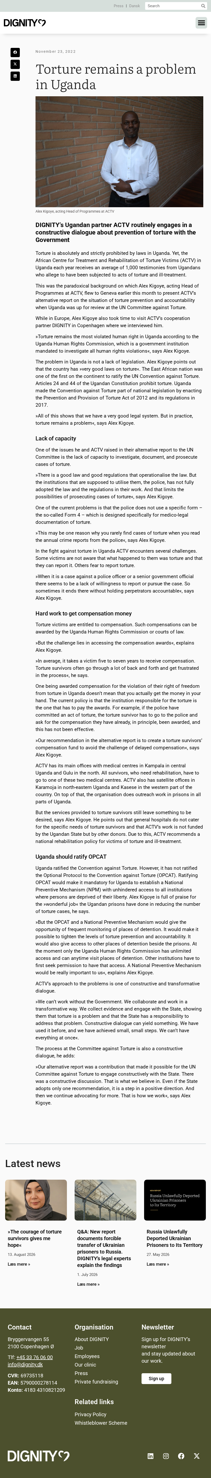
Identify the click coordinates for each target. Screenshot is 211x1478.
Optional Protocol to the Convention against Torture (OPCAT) (109, 875)
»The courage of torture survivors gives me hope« (35, 1238)
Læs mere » (19, 1264)
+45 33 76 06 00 (34, 1357)
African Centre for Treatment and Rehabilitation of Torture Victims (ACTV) (116, 260)
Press (119, 6)
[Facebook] (181, 1456)
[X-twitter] (196, 1456)
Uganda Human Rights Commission (75, 344)
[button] (201, 23)
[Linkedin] (150, 1456)
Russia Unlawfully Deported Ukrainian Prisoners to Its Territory (175, 1238)
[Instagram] (166, 1456)
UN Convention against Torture (165, 376)
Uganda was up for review (76, 307)
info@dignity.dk (25, 1364)
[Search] (203, 6)
